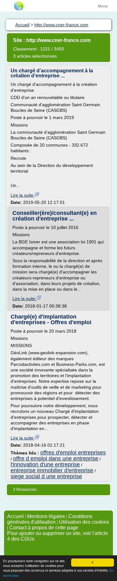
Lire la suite (23, 195)
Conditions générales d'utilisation (49, 519)
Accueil (15, 516)
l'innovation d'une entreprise (45, 464)
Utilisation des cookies (84, 522)
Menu (103, 6)
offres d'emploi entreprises (73, 452)
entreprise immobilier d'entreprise (52, 470)
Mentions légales (46, 516)
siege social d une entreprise (46, 476)
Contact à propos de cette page (43, 527)
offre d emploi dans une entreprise (55, 458)
